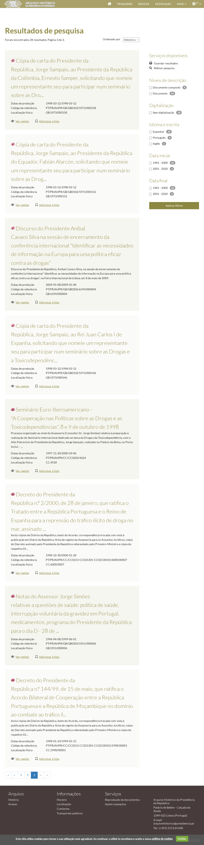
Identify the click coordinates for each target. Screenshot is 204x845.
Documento (160, 93)
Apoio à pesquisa (115, 804)
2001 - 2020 (160, 168)
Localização (64, 804)
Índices (143, 4)
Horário (62, 799)
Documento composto (166, 87)
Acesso (12, 804)
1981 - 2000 (160, 162)
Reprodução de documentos (122, 799)
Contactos (63, 808)
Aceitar (182, 838)
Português (159, 137)
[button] (181, 4)
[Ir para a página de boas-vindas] (109, 4)
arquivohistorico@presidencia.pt (173, 823)
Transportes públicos (70, 813)
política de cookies (162, 838)
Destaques (163, 4)
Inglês (156, 143)
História (13, 799)
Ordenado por (111, 39)
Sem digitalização (163, 112)
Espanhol (158, 131)
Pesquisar (124, 4)
